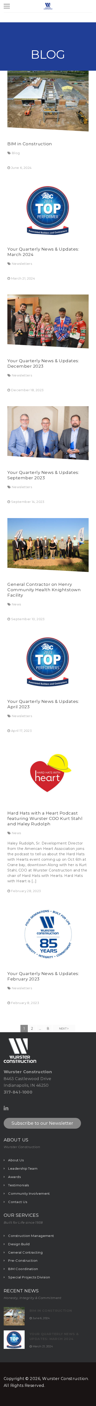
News (16, 604)
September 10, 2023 (28, 619)
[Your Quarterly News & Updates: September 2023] (48, 433)
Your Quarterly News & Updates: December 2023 (43, 363)
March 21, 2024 (23, 278)
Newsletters (22, 264)
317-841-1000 (18, 1092)
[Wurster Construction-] (48, 5)
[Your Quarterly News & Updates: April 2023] (48, 662)
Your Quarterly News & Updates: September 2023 (43, 475)
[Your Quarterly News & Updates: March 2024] (48, 210)
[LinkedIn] (6, 1108)
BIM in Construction (29, 143)
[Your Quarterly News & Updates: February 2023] (48, 934)
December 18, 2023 (27, 390)
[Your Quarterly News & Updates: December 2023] (48, 321)
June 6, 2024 (21, 168)
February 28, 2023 (26, 891)
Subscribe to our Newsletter (42, 1123)
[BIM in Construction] (48, 101)
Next (63, 1028)
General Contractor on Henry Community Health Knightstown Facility (44, 590)
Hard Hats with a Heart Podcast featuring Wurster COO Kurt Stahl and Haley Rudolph (44, 818)
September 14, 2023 (28, 502)
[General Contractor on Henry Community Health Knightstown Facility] (48, 545)
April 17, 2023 (21, 731)
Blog (16, 153)
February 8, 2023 (25, 1003)
